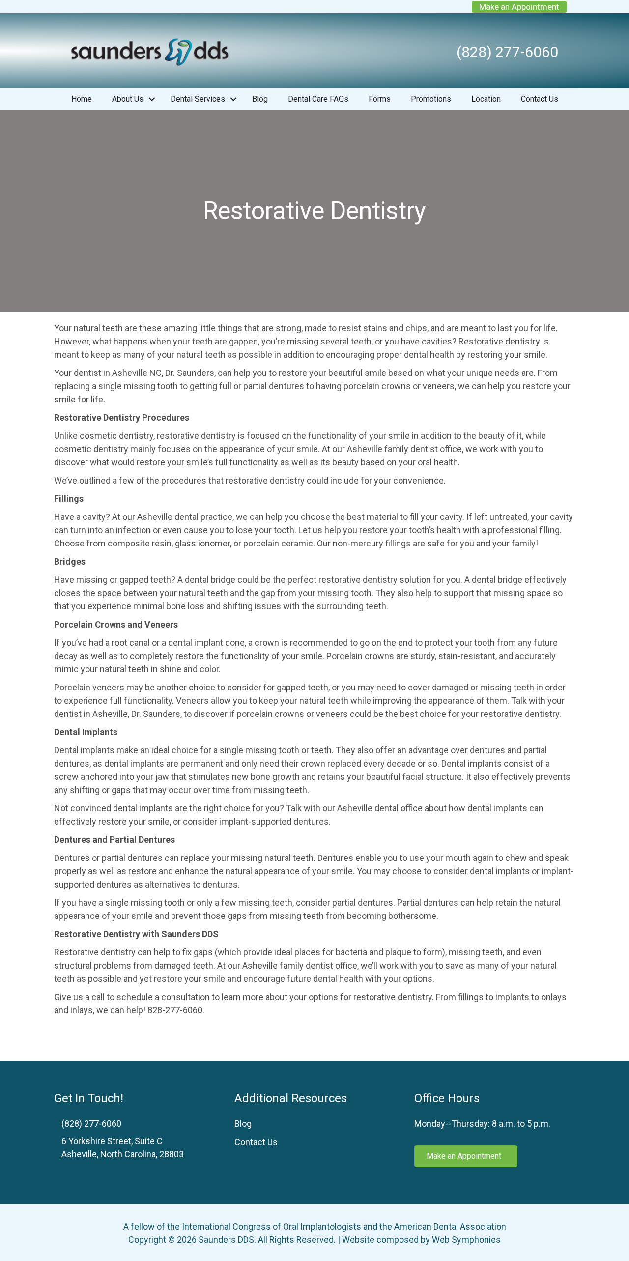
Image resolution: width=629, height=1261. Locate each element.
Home (81, 99)
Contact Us (539, 99)
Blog (260, 99)
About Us (127, 99)
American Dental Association (450, 1226)
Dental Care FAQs (318, 99)
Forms (380, 99)
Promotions (431, 99)
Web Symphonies (466, 1239)
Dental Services (198, 99)
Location (486, 99)
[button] (151, 99)
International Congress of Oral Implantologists (271, 1226)
